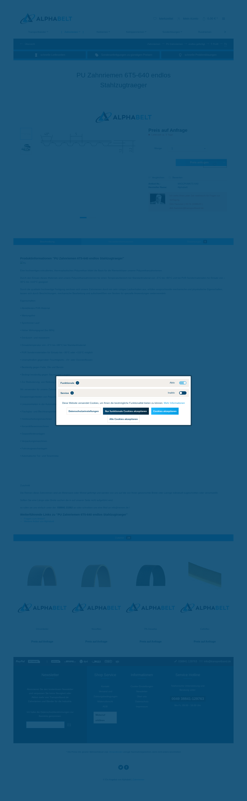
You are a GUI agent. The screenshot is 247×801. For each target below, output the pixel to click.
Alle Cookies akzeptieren (123, 419)
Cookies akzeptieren (165, 411)
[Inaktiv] (183, 393)
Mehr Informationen (174, 402)
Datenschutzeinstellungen (84, 411)
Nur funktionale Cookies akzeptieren (126, 411)
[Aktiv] (183, 382)
